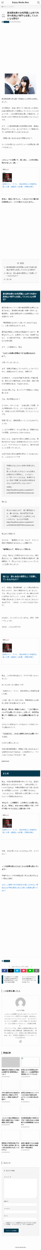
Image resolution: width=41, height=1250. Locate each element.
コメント (7, 1177)
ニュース (6, 22)
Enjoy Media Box (20, 2)
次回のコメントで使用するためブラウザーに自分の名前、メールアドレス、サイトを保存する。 (21, 1223)
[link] (20, 1041)
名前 (6, 1201)
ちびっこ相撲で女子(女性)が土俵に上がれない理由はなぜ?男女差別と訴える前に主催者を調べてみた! (20, 887)
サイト (6, 1216)
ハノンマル (20, 1010)
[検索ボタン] (38, 2)
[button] (5, 970)
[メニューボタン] (2, 2)
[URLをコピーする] (36, 970)
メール (7, 1208)
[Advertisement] (20, 46)
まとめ (9, 279)
